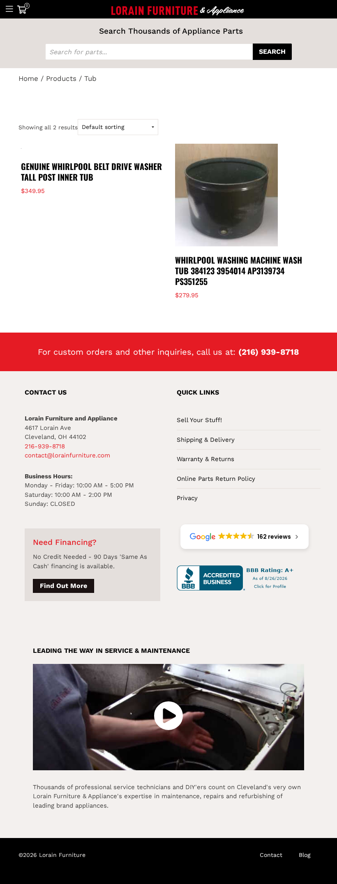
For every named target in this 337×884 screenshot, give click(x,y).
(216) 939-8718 (268, 352)
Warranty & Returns (205, 459)
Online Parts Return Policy (216, 478)
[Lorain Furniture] (178, 9)
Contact (271, 855)
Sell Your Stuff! (199, 420)
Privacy (187, 498)
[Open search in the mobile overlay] (168, 52)
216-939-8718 (45, 446)
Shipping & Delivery (206, 439)
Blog (304, 855)
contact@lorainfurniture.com (67, 455)
